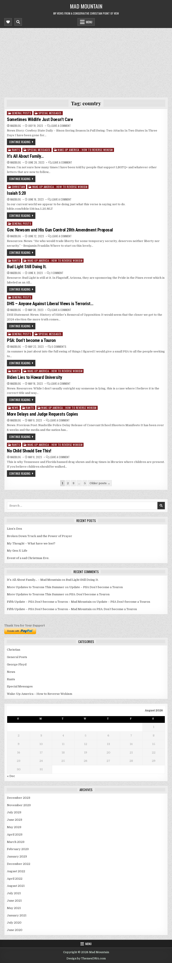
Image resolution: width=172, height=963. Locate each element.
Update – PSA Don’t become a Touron (96, 587)
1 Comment (57, 273)
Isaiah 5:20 (16, 193)
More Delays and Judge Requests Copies (42, 414)
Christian (18, 187)
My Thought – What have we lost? (31, 543)
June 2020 (14, 930)
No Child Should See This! (29, 450)
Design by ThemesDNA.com (86, 958)
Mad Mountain (86, 6)
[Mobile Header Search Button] (18, 22)
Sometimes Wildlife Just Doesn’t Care (40, 119)
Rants (16, 150)
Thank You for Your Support (24, 625)
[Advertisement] (86, 61)
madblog (15, 125)
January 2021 (16, 915)
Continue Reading (19, 142)
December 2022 (18, 864)
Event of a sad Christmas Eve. (28, 558)
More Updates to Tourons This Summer (35, 587)
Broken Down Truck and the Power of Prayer (39, 536)
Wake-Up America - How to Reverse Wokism (85, 150)
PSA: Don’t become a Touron (31, 340)
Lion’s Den (14, 528)
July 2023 (14, 812)
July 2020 (14, 922)
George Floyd (16, 664)
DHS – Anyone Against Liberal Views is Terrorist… (50, 303)
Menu (89, 22)
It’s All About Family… (25, 156)
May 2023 (14, 827)
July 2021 (14, 893)
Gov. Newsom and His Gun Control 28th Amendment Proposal (60, 230)
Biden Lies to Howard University (34, 377)
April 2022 (14, 878)
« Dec (11, 776)
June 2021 (14, 900)
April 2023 (14, 834)
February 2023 (18, 849)
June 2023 (14, 819)
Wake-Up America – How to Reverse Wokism (39, 693)
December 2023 (18, 797)
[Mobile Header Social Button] (8, 22)
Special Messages (50, 113)
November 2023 (19, 805)
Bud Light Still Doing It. (27, 266)
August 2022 (16, 871)
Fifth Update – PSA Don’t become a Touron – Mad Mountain (49, 601)
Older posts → (100, 483)
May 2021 (14, 908)
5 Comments (59, 346)
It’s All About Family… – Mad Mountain (34, 579)
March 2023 (15, 842)
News (15, 408)
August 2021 (16, 885)
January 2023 (17, 856)
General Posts (21, 113)
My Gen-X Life (17, 550)
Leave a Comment (61, 125)
